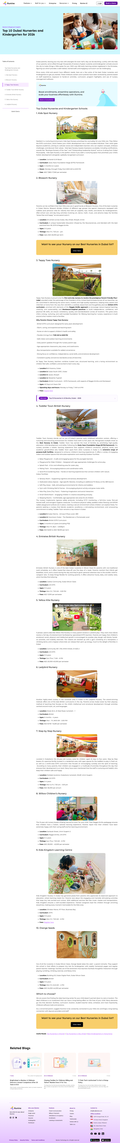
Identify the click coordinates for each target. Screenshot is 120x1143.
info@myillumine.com (96, 1111)
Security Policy (24, 1140)
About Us (72, 1108)
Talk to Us (72, 1124)
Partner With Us (74, 1121)
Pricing (74, 3)
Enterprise (52, 3)
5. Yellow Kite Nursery (11, 99)
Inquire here (48, 391)
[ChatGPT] (10, 1118)
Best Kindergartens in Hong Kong (99, 1034)
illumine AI (83, 3)
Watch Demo (15, 111)
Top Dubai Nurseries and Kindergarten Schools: (12, 69)
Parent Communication (55, 1111)
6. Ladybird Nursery (11, 104)
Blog (71, 1116)
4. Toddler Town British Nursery (14, 89)
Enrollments (52, 1118)
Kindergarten (31, 1120)
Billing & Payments (54, 1113)
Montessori (31, 1123)
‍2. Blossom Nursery (11, 80)
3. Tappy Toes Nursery (12, 85)
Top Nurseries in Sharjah (56, 1034)
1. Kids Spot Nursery (11, 75)
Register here (49, 922)
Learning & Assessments (55, 1120)
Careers (72, 1113)
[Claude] (16, 1118)
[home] (9, 3)
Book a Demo (111, 3)
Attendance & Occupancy (56, 1115)
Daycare (30, 1118)
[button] (28, 3)
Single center (31, 1113)
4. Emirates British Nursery (13, 94)
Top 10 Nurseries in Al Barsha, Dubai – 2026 (65, 398)
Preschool (31, 1115)
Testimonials (73, 1119)
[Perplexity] (13, 1118)
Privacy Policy (13, 1140)
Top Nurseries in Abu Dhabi (76, 1034)
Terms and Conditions (38, 1140)
